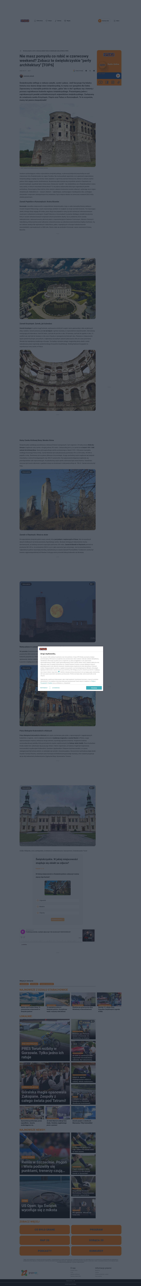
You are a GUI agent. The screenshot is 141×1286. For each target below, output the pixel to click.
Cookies (50, 683)
